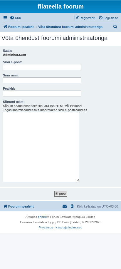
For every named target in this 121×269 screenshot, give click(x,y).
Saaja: (7, 50)
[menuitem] (15, 17)
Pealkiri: (9, 88)
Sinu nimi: (11, 75)
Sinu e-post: (12, 62)
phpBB (42, 216)
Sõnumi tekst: (14, 101)
